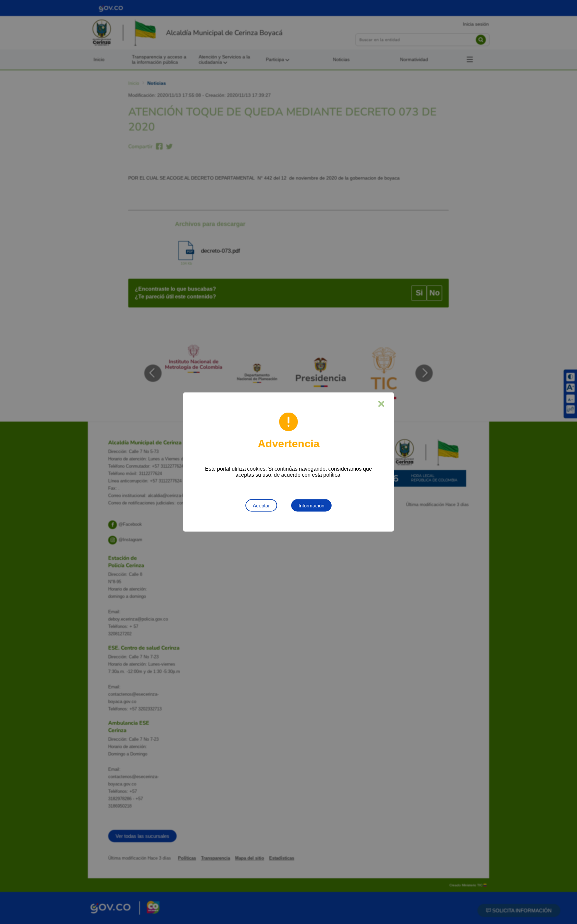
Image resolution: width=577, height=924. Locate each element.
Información (311, 505)
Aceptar (261, 505)
